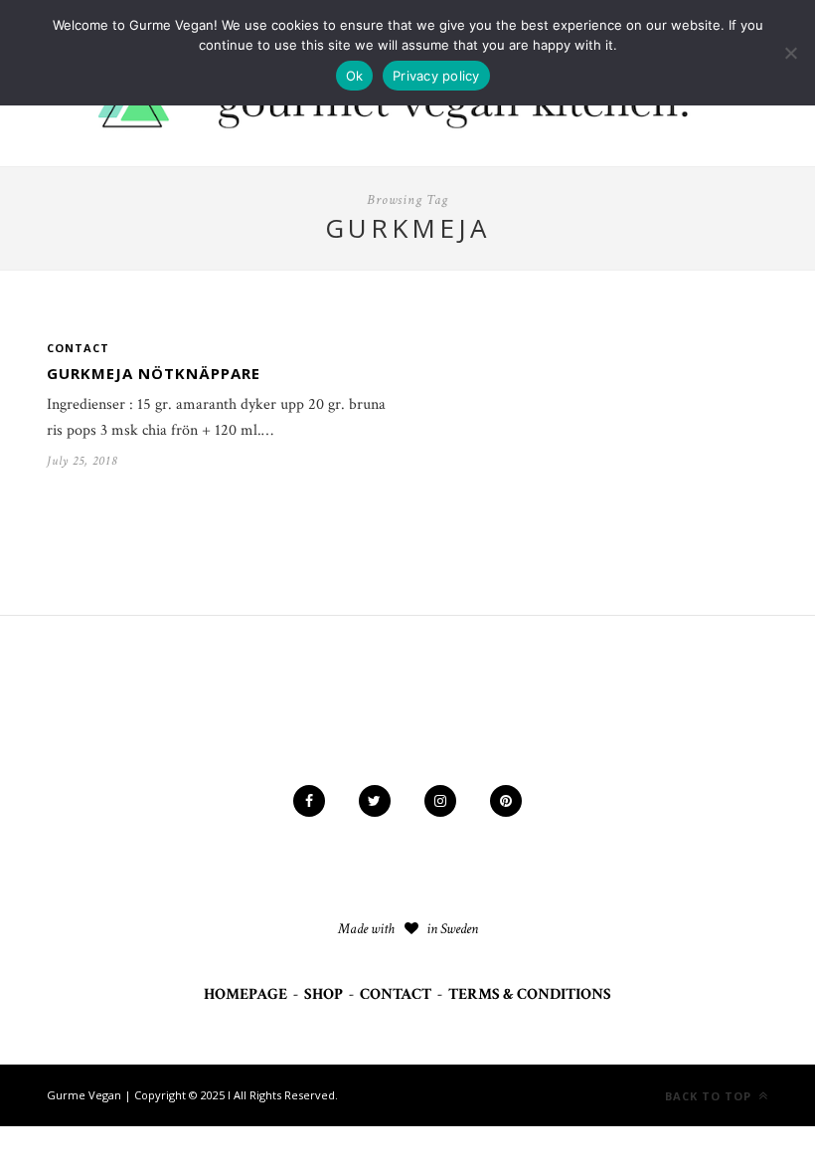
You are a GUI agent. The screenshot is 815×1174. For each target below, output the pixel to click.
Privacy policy (436, 76)
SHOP (323, 994)
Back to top (710, 1095)
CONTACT (395, 994)
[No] (790, 53)
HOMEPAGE (245, 994)
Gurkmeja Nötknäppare (153, 373)
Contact (78, 347)
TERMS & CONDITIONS (529, 994)
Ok (355, 76)
